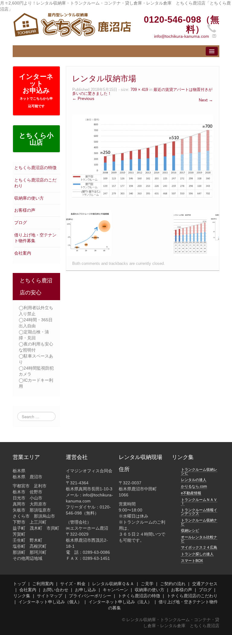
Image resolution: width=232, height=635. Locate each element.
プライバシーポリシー (90, 595)
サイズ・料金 (72, 583)
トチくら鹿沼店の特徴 (139, 595)
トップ (19, 583)
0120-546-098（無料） (181, 24)
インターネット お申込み (36, 90)
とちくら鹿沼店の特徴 (35, 167)
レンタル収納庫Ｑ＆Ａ (113, 583)
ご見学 (147, 583)
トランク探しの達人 (197, 554)
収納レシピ (190, 530)
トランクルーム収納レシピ (199, 471)
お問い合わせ (55, 589)
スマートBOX (192, 561)
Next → (206, 100)
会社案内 (22, 253)
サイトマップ (49, 595)
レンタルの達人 (193, 480)
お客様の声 (24, 210)
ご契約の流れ (172, 583)
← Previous (83, 98)
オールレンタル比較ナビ (199, 539)
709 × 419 (139, 90)
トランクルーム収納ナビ (199, 522)
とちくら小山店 (36, 139)
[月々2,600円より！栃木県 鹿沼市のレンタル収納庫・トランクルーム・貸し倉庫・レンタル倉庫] (72, 24)
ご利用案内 (42, 583)
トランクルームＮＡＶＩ (199, 501)
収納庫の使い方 (29, 198)
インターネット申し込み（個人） (50, 601)
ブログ (20, 222)
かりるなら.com (194, 486)
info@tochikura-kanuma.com (181, 36)
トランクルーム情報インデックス (199, 512)
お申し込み (85, 589)
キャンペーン (115, 589)
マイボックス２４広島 (199, 547)
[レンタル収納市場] (142, 156)
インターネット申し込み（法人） (120, 601)
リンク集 (21, 595)
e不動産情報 (191, 493)
